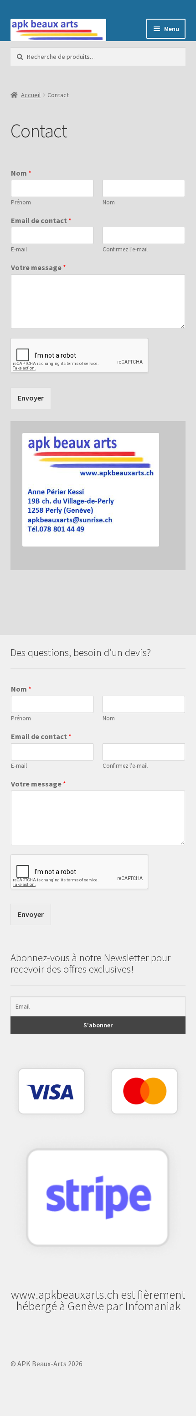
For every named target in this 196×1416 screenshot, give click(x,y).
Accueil (31, 95)
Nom (21, 172)
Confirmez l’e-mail (125, 249)
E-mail (19, 249)
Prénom (21, 202)
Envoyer (31, 397)
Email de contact (41, 220)
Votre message (38, 267)
